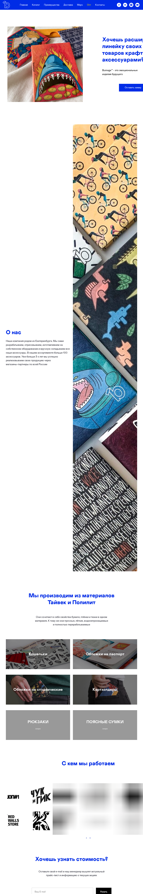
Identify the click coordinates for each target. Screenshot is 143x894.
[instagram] (131, 5)
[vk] (125, 5)
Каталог (36, 5)
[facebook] (119, 5)
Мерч (80, 5)
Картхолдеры (105, 690)
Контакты (100, 5)
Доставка (68, 5)
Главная (24, 5)
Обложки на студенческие (38, 690)
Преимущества (51, 5)
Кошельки (38, 654)
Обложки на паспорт (105, 654)
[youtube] (137, 5)
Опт (89, 5)
